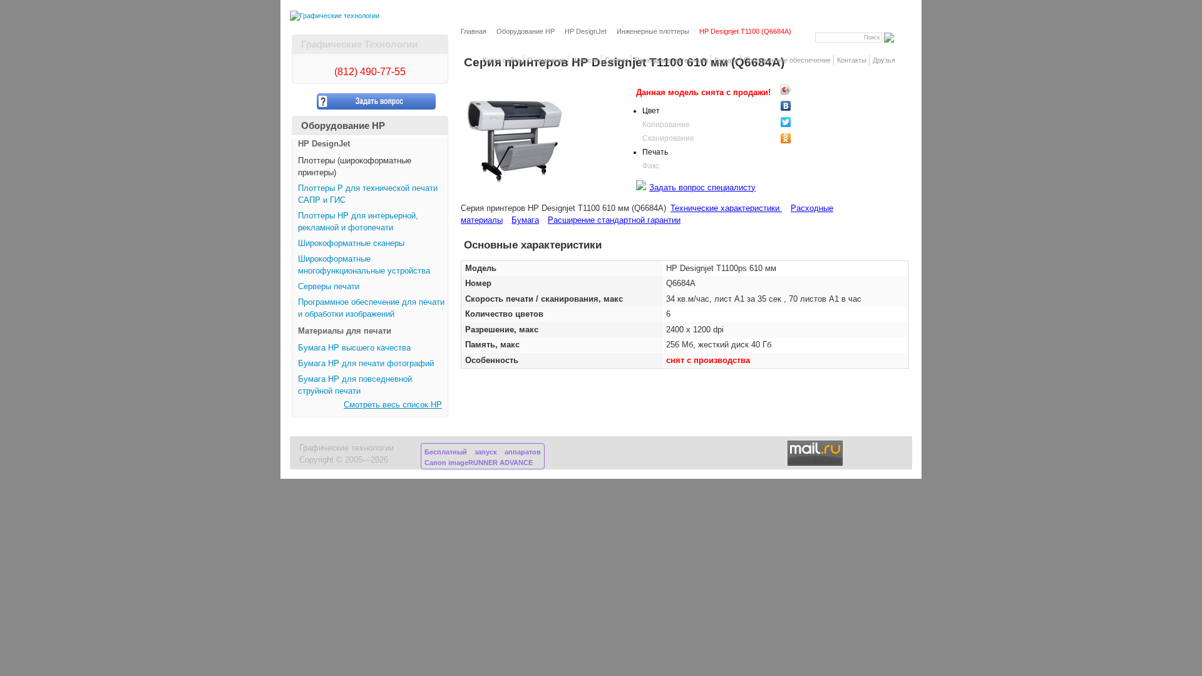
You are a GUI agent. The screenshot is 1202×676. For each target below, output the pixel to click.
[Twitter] (807, 122)
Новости (585, 60)
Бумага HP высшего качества (354, 348)
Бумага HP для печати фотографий (366, 363)
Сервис (617, 60)
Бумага (725, 60)
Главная (473, 31)
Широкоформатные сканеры (351, 243)
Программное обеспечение (787, 60)
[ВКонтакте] (807, 106)
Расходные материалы (671, 60)
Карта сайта (502, 60)
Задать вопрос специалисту (702, 187)
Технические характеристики (726, 208)
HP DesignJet (586, 31)
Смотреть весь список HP (393, 405)
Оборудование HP (525, 31)
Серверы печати (328, 286)
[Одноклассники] (807, 138)
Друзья (884, 60)
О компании (546, 60)
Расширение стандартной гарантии (614, 220)
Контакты (851, 60)
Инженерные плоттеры (653, 31)
